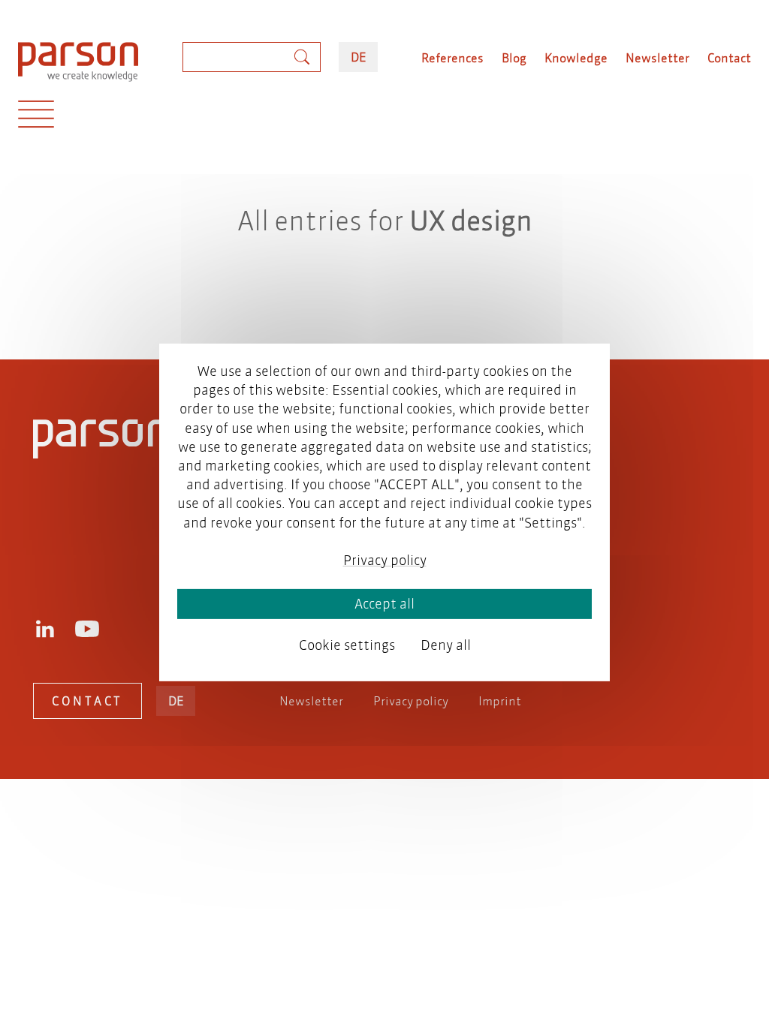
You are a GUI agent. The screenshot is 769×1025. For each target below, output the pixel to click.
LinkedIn (45, 629)
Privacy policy (410, 700)
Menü (36, 118)
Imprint (499, 700)
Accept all (384, 603)
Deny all (446, 645)
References (452, 57)
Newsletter (657, 57)
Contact (729, 57)
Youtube (87, 629)
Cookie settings (347, 645)
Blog (514, 57)
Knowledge (576, 57)
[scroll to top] (363, 287)
